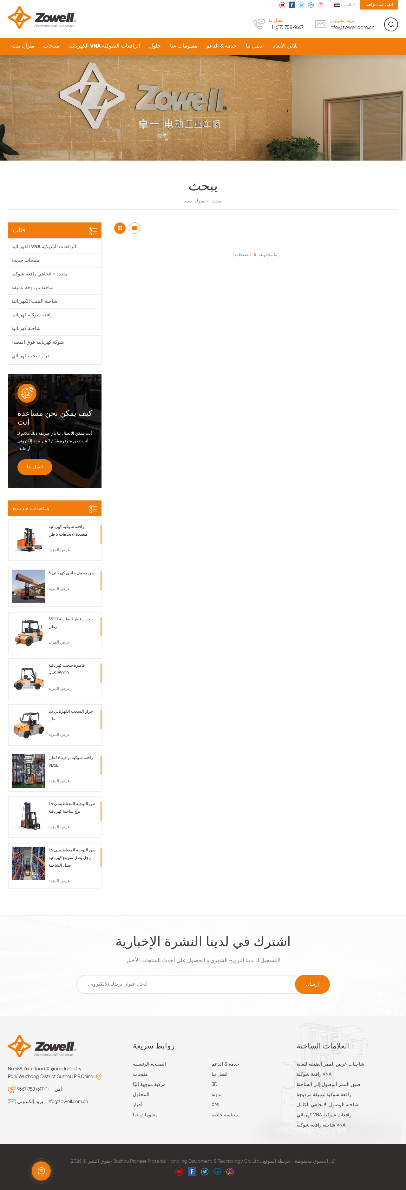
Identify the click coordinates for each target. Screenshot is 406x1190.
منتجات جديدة (25, 260)
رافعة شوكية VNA (314, 1074)
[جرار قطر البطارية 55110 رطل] (28, 632)
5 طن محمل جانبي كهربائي (72, 573)
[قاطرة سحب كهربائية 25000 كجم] (28, 679)
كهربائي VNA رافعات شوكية (324, 1115)
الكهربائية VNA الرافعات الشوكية (104, 46)
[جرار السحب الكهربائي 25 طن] (28, 725)
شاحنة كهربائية (26, 328)
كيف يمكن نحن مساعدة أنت (54, 418)
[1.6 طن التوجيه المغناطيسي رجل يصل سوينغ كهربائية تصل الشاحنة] (28, 863)
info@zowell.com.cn (352, 27)
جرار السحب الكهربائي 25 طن (71, 715)
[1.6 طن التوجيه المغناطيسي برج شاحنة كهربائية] (28, 817)
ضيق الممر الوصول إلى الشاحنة (329, 1084)
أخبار (137, 1104)
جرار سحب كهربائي (30, 356)
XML (216, 1104)
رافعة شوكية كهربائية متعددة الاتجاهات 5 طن (68, 531)
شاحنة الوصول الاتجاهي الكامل (327, 1104)
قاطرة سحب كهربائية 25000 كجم (67, 669)
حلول (155, 46)
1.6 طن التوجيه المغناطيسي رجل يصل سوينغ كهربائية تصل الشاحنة (72, 858)
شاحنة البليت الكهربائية (34, 301)
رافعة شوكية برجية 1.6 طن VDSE (71, 762)
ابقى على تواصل (378, 5)
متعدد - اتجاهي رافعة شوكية (39, 274)
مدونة (217, 1094)
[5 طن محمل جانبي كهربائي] (28, 586)
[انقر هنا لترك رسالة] (41, 1170)
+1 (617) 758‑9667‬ (286, 27)
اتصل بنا (255, 46)
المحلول (141, 1094)
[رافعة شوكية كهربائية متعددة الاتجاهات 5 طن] (28, 540)
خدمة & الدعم (221, 46)
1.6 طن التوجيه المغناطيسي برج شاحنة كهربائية (72, 808)
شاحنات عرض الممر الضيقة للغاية (330, 1064)
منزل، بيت (23, 46)
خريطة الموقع (276, 1161)
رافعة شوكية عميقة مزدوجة (324, 1094)
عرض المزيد (59, 550)
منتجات (51, 46)
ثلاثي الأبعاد (285, 46)
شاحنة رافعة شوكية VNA (321, 1125)
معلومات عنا (183, 46)
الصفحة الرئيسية (149, 1064)
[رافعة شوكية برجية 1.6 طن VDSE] (28, 771)
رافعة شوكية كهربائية (32, 315)
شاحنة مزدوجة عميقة (32, 287)
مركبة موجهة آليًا (149, 1084)
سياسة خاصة (225, 1115)
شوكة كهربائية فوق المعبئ (37, 342)
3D (215, 1084)
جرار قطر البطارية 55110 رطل (69, 623)
